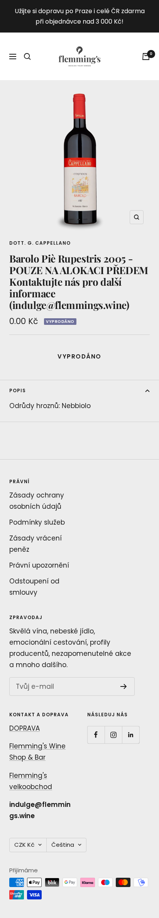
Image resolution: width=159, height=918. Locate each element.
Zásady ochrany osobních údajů (36, 501)
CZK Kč (24, 845)
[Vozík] (146, 56)
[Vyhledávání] (27, 56)
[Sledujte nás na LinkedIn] (130, 734)
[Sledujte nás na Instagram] (113, 734)
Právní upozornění (39, 565)
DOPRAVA (24, 728)
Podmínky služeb (37, 522)
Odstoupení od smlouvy (34, 587)
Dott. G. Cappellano (40, 243)
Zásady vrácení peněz (35, 544)
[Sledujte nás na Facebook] (96, 734)
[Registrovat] (123, 686)
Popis (17, 390)
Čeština (62, 845)
